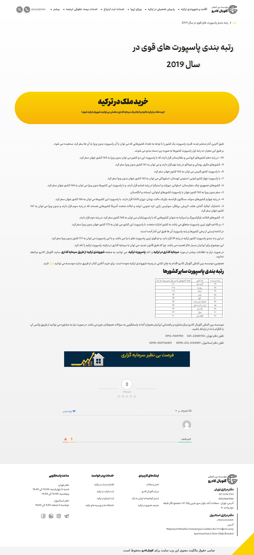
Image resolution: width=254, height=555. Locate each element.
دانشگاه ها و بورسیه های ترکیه (100, 505)
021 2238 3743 (226, 494)
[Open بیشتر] (51, 9)
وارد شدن (67, 411)
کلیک (51, 263)
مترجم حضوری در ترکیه (148, 505)
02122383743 (38, 9)
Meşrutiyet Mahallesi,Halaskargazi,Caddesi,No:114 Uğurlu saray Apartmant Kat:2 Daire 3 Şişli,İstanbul (200, 531)
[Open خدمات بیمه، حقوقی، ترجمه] (64, 9)
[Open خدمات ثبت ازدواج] (101, 9)
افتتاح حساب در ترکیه (104, 484)
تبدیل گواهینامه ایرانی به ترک (145, 498)
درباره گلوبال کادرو (150, 491)
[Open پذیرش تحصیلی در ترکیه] (145, 9)
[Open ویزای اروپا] (128, 9)
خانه (234, 23)
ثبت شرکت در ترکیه (105, 491)
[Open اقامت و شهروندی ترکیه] (178, 9)
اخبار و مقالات (152, 484)
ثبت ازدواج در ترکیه (105, 498)
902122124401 (226, 520)
